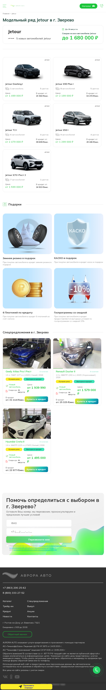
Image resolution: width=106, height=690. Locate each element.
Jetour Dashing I (14, 84)
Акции (30, 611)
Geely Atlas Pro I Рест (18, 371)
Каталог (87, 6)
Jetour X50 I (61, 130)
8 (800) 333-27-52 (13, 592)
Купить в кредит (36, 399)
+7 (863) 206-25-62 (14, 587)
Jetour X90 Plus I (64, 84)
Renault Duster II (65, 371)
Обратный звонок (17, 634)
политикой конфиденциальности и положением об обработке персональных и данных (38, 547)
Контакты (32, 616)
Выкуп (30, 606)
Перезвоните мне (39, 539)
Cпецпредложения (37, 601)
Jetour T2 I (11, 130)
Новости (7, 616)
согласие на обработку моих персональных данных (35, 550)
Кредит (7, 611)
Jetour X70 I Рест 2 (15, 175)
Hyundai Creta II (15, 441)
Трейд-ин (8, 606)
